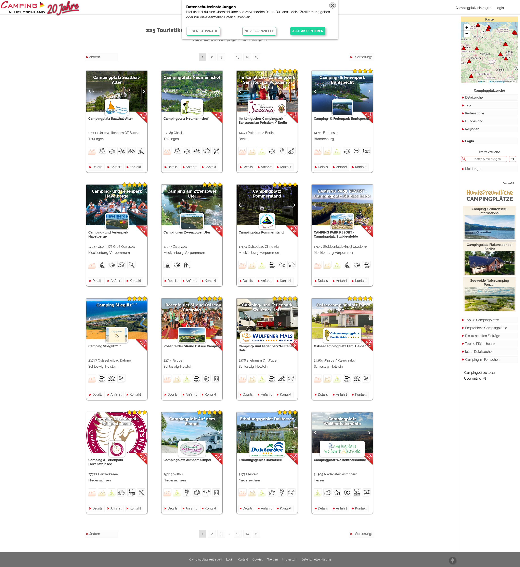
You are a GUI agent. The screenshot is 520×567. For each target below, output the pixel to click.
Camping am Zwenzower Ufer (192, 194)
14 (247, 57)
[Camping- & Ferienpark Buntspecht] (500, 54)
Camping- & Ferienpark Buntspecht (342, 80)
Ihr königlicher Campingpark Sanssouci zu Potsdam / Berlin (267, 82)
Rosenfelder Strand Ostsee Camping (192, 307)
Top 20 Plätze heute (480, 344)
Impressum (289, 559)
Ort (369, 79)
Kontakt (135, 167)
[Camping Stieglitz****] (488, 29)
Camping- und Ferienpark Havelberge (117, 194)
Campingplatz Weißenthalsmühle (342, 421)
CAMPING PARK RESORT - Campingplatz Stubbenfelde (342, 194)
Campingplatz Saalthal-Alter (117, 80)
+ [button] (466, 27)
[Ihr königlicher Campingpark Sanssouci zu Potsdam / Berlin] (506, 58)
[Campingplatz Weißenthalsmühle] (471, 76)
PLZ (369, 72)
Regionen (472, 129)
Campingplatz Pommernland (267, 194)
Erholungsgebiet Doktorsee (267, 418)
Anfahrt (115, 167)
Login (499, 8)
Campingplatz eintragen (473, 8)
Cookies (257, 559)
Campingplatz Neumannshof (192, 77)
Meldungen (473, 169)
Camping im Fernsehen (482, 360)
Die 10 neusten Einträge (482, 336)
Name (367, 64)
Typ (468, 105)
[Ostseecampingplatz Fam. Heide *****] (478, 25)
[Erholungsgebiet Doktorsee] (469, 61)
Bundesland (474, 121)
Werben (272, 559)
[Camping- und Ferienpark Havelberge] (506, 44)
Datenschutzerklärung (316, 559)
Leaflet (481, 81)
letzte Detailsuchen (479, 352)
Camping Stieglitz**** (116, 305)
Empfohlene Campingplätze (486, 328)
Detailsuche (474, 97)
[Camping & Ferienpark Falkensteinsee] (464, 48)
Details (97, 167)
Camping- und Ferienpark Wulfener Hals (267, 307)
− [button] (466, 33)
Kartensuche (474, 113)
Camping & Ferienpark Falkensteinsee (117, 421)
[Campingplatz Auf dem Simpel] (476, 48)
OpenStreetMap (497, 81)
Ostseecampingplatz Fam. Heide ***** (342, 307)
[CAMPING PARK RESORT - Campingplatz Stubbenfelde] (515, 32)
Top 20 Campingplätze (482, 320)
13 (237, 57)
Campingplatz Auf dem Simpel (192, 421)
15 (256, 57)
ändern (94, 57)
